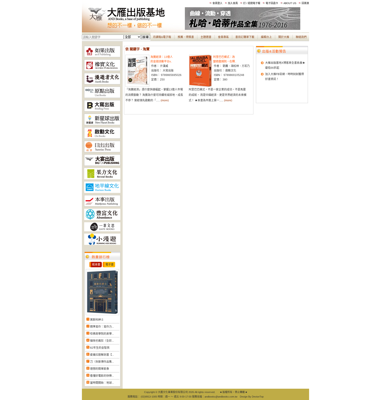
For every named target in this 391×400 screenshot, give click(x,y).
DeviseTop (258, 396)
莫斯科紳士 (97, 319)
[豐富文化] (102, 219)
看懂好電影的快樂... (102, 375)
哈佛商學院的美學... (102, 333)
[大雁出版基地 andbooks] (133, 29)
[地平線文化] (102, 192)
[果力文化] (102, 178)
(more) (165, 100)
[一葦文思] (102, 230)
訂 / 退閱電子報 (251, 3)
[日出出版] (102, 151)
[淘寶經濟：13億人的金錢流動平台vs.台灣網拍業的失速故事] (137, 86)
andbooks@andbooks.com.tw (221, 396)
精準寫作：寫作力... (102, 326)
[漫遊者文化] (102, 83)
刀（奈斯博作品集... (102, 361)
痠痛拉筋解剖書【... (102, 354)
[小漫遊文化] (102, 244)
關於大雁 (283, 37)
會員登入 (217, 3)
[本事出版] (102, 205)
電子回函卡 (272, 3)
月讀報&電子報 (162, 37)
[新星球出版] (102, 124)
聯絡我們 (301, 37)
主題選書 (205, 37)
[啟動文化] (102, 137)
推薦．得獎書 (186, 37)
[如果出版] (102, 56)
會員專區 (223, 37)
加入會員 (233, 3)
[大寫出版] (102, 110)
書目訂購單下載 (244, 37)
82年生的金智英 (100, 347)
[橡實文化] (102, 69)
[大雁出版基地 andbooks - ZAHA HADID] (242, 29)
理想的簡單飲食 (99, 368)
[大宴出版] (102, 164)
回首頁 (305, 3)
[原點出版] (102, 97)
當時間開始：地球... (102, 382)
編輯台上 (266, 37)
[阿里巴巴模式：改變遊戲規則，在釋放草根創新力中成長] (200, 86)
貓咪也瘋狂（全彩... (102, 340)
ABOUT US (290, 3)
